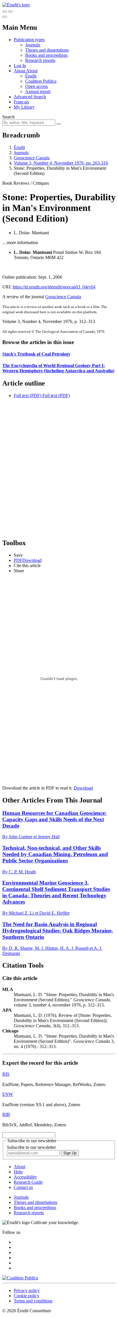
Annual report (37, 91)
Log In (20, 65)
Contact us (23, 1187)
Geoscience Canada (32, 157)
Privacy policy (27, 1290)
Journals (32, 44)
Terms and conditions (33, 1300)
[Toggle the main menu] (4, 17)
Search (8, 116)
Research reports (40, 60)
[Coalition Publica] (20, 1277)
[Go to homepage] (16, 4)
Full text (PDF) (27, 395)
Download (83, 787)
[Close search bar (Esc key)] (10, 11)
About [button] (20, 70)
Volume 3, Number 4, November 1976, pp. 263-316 (61, 162)
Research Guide (28, 1182)
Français (21, 101)
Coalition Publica (40, 81)
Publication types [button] (29, 39)
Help (18, 1171)
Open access (36, 86)
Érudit (30, 75)
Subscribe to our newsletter (31, 1147)
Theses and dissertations (47, 50)
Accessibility (25, 1177)
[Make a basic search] (4, 11)
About (32, 70)
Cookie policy (26, 1295)
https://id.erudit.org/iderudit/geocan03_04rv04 (54, 286)
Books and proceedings (46, 55)
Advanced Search (30, 96)
